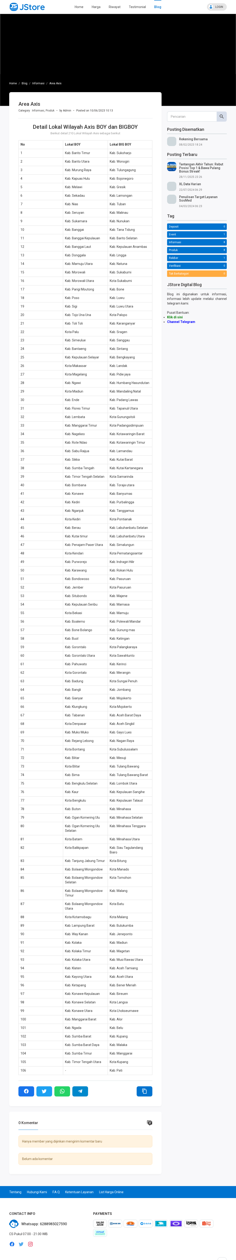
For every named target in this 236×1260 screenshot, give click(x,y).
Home (79, 7)
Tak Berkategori (179, 273)
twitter (21, 1244)
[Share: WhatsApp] (62, 1091)
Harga (96, 7)
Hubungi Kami (37, 1192)
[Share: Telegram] (80, 1091)
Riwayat (115, 7)
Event (172, 234)
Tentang (15, 1192)
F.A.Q (56, 1192)
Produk (50, 110)
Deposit (174, 226)
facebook (12, 1244)
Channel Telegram (181, 322)
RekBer (173, 258)
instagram (30, 1244)
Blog (157, 7)
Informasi (38, 83)
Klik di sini (175, 317)
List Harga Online (111, 1192)
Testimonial (137, 7)
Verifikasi (175, 265)
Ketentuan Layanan (79, 1192)
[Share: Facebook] (26, 1091)
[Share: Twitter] (44, 1091)
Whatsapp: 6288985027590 (44, 1224)
